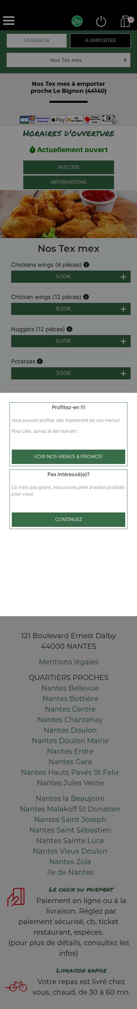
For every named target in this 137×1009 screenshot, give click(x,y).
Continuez (68, 519)
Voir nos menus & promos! (68, 457)
